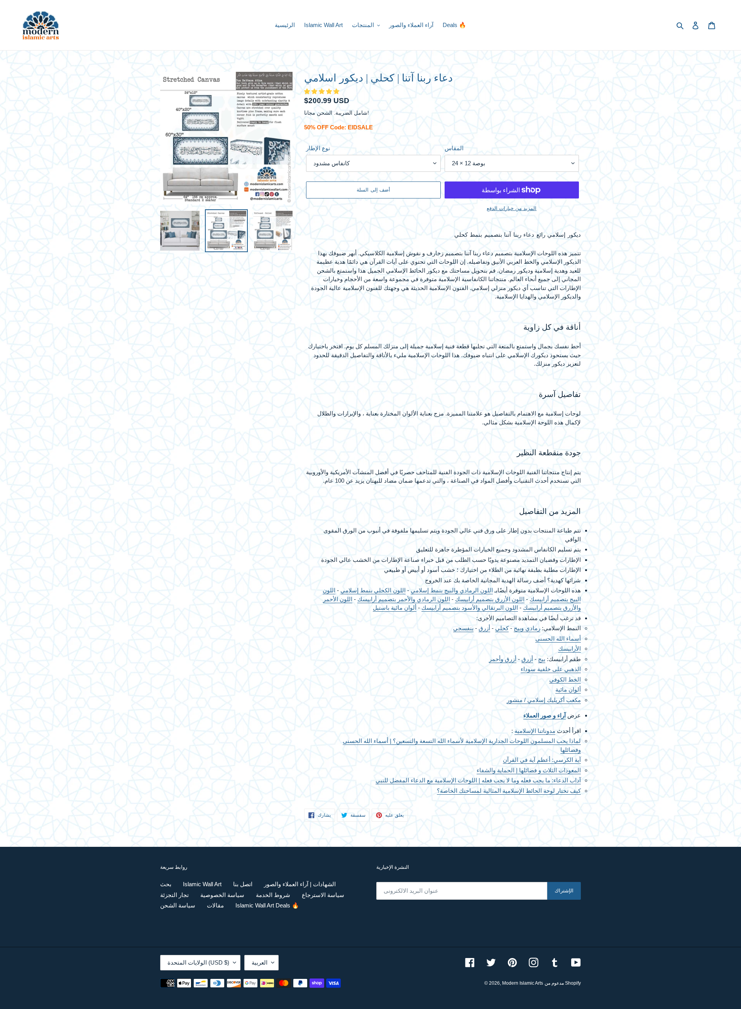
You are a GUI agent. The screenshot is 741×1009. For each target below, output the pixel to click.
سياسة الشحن (177, 905)
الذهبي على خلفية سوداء (551, 669)
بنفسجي (463, 628)
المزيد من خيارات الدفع (511, 208)
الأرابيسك (569, 648)
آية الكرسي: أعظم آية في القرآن (542, 759)
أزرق (484, 628)
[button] (322, 91)
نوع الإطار (318, 148)
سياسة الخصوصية (222, 895)
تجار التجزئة (174, 895)
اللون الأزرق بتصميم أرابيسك (489, 599)
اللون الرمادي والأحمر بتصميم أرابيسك (403, 599)
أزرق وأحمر (502, 659)
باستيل (382, 607)
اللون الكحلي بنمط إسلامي (373, 590)
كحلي (502, 628)
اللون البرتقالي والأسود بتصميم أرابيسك (469, 607)
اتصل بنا (242, 884)
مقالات (215, 905)
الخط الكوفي (565, 679)
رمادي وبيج (527, 628)
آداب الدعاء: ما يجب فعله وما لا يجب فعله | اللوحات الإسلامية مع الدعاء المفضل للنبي (478, 780)
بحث (165, 884)
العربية (259, 962)
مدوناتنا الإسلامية (534, 730)
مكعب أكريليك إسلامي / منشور (544, 700)
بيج (541, 659)
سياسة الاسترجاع (323, 895)
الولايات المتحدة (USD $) (198, 962)
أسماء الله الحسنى (558, 638)
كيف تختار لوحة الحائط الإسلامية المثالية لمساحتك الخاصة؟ (509, 790)
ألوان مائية (403, 607)
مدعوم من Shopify (563, 983)
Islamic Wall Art (202, 884)
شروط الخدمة (273, 895)
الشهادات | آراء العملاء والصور (300, 884)
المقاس (454, 148)
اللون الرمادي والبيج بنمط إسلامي (452, 590)
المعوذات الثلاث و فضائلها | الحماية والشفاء (529, 770)
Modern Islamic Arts (522, 983)
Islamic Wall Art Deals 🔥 (267, 905)
